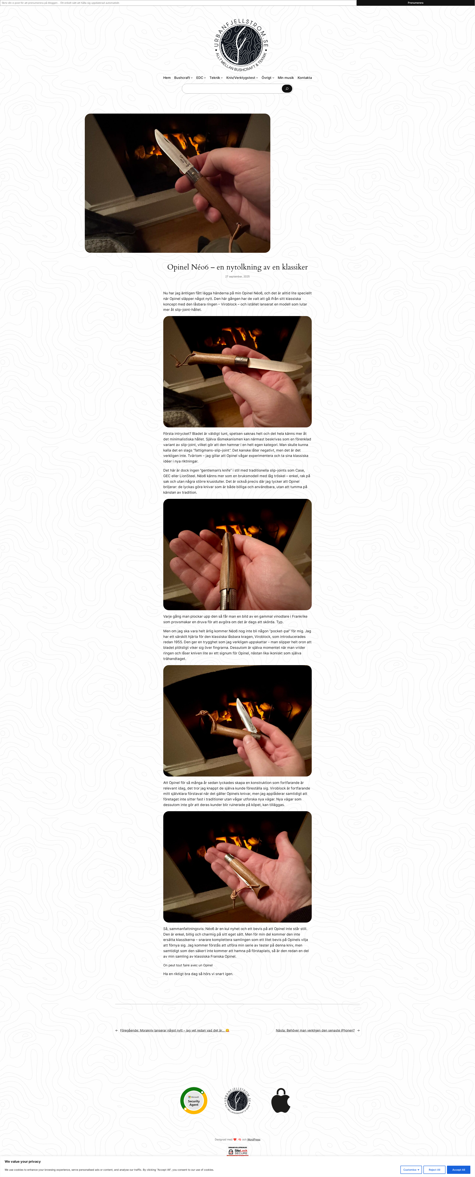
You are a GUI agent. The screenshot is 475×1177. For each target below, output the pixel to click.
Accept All (458, 1169)
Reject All (434, 1169)
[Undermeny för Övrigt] (273, 78)
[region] (237, 1166)
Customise (409, 1169)
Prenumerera (415, 2)
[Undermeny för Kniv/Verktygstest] (257, 78)
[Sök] (287, 89)
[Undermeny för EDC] (205, 78)
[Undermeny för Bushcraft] (192, 78)
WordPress (253, 1139)
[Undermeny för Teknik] (222, 78)
